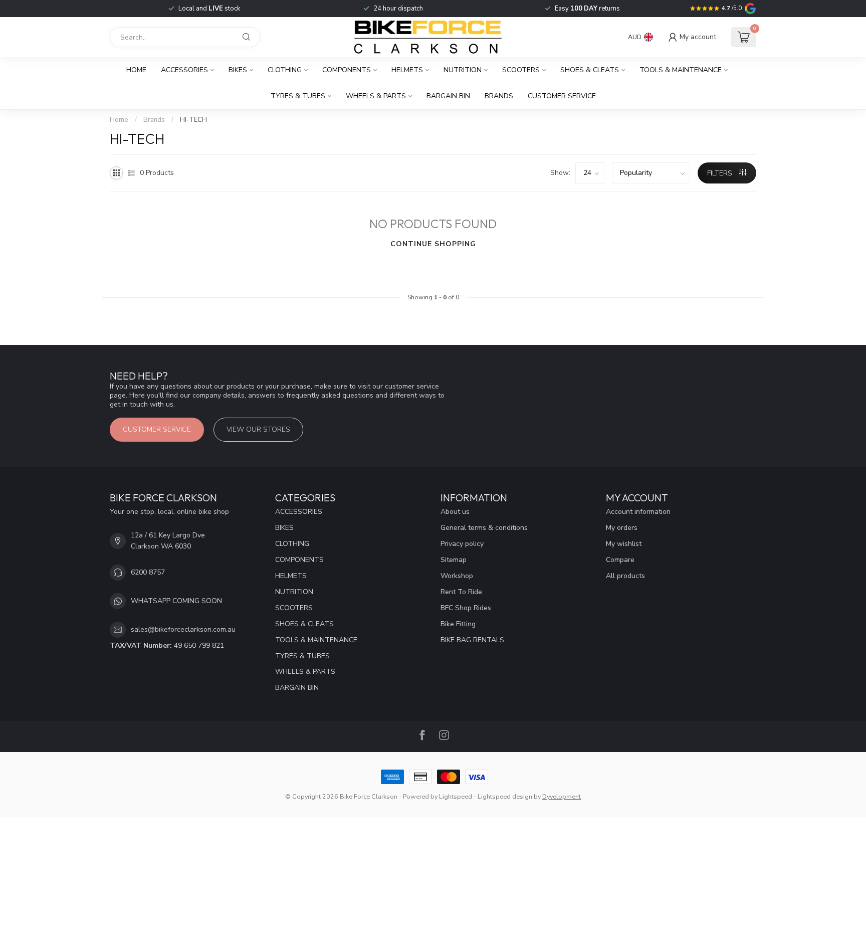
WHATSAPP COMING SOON (176, 601)
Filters (720, 173)
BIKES (238, 70)
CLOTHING (285, 70)
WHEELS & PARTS (376, 96)
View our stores (258, 429)
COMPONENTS (346, 70)
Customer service (562, 96)
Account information (638, 511)
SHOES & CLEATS (589, 70)
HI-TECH (193, 119)
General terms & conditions (484, 527)
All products (625, 576)
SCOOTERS (521, 70)
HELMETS (407, 70)
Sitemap (454, 560)
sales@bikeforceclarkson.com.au (183, 629)
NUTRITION (463, 70)
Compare (620, 560)
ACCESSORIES (184, 70)
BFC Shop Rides (466, 608)
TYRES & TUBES (298, 96)
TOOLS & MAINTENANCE (680, 70)
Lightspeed (455, 796)
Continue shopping (433, 244)
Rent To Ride (461, 592)
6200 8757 (148, 572)
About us (455, 511)
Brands (499, 96)
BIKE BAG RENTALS (472, 640)
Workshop (457, 576)
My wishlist (623, 543)
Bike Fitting (458, 624)
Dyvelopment (561, 796)
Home (136, 70)
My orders (621, 527)
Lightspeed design (505, 796)
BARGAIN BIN (448, 96)
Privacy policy (462, 543)
